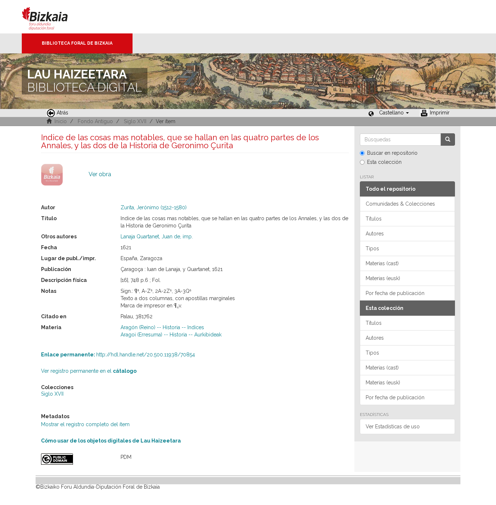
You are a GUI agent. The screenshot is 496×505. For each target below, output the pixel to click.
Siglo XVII (135, 121)
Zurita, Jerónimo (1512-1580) (154, 207)
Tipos (372, 248)
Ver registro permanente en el (89, 371)
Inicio (60, 121)
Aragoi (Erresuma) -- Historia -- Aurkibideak (171, 335)
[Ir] (447, 139)
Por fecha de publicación (395, 293)
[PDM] (75, 459)
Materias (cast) (382, 263)
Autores (375, 234)
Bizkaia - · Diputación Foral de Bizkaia (52, 16)
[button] (394, 112)
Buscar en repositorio (392, 153)
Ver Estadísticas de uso (393, 426)
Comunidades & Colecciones (400, 204)
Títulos (374, 219)
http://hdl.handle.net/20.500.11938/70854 (118, 354)
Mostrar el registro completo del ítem (85, 424)
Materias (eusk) (383, 278)
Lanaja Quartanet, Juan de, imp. (157, 236)
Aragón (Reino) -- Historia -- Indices (162, 327)
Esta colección (384, 162)
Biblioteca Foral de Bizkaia (77, 43)
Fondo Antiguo (95, 121)
